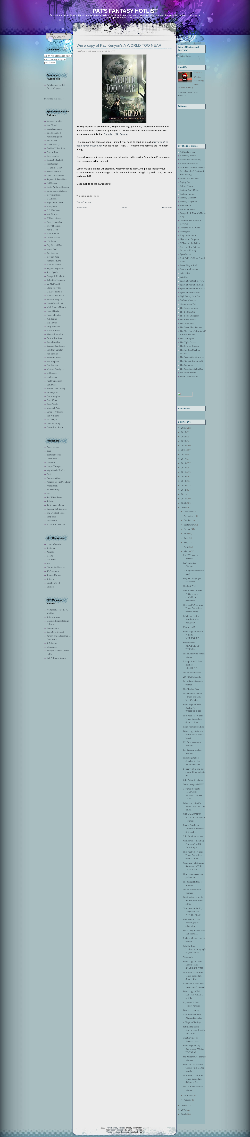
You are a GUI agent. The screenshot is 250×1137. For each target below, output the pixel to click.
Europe (124, 134)
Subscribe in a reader (53, 98)
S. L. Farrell (52, 198)
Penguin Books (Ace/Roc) (59, 481)
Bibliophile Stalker (189, 163)
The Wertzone (186, 364)
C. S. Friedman (53, 210)
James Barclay (53, 144)
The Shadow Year (191, 689)
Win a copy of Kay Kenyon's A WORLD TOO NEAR (119, 45)
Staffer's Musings (188, 300)
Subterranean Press (55, 505)
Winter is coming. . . (192, 1010)
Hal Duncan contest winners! (192, 744)
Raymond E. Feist (55, 202)
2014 (183, 480)
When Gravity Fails (189, 376)
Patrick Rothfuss (54, 338)
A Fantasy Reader (188, 155)
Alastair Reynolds (55, 334)
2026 (183, 427)
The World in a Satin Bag (191, 368)
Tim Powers (52, 322)
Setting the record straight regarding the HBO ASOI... (194, 1030)
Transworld (52, 520)
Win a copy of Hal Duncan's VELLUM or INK (193, 994)
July (186, 533)
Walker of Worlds (188, 372)
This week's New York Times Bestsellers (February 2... (193, 1079)
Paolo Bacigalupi (55, 136)
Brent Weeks (52, 403)
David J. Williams (55, 411)
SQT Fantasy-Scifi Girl (190, 296)
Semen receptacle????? (193, 784)
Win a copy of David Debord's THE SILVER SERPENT (193, 965)
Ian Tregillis (52, 392)
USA (116, 134)
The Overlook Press (55, 512)
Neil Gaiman (52, 214)
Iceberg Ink (185, 231)
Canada (108, 134)
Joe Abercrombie (54, 121)
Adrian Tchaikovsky (56, 388)
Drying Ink (185, 182)
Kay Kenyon (52, 252)
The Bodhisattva (187, 311)
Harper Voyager (54, 466)
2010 (183, 498)
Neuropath (188, 956)
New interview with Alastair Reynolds (192, 1016)
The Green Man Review (191, 327)
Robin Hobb (52, 229)
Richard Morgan (54, 299)
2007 (183, 1105)
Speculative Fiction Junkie (192, 284)
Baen (49, 450)
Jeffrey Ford (52, 206)
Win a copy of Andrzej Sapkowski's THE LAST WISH (193, 866)
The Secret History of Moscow (192, 883)
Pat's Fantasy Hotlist (125, 11)
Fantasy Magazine (188, 201)
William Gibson (54, 217)
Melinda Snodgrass (55, 369)
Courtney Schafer (55, 349)
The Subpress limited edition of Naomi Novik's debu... (192, 697)
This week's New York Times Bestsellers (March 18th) (193, 719)
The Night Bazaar (188, 342)
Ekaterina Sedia (54, 357)
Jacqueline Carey (54, 167)
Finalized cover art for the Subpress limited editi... (193, 900)
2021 (183, 449)
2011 (183, 494)
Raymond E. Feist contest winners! (192, 1004)
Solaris (50, 501)
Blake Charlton (54, 171)
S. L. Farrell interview (193, 836)
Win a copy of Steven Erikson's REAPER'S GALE (193, 734)
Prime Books (52, 485)
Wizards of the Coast (56, 524)
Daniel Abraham (54, 128)
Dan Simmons (53, 365)
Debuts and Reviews (189, 178)
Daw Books (52, 458)
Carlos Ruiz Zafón (55, 427)
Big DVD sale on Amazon (190, 556)
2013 (183, 485)
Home (124, 207)
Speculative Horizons (190, 292)
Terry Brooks (53, 155)
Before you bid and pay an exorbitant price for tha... (194, 772)
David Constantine (55, 175)
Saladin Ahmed (54, 132)
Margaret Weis (53, 407)
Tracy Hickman (54, 225)
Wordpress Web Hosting (116, 1132)
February (188, 1095)
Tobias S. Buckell (55, 159)
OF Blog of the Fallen (190, 243)
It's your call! (189, 627)
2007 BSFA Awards (192, 676)
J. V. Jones (51, 241)
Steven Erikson (54, 194)
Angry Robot (53, 446)
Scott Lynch (52, 272)
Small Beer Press (54, 497)
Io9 (48, 563)
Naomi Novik (53, 310)
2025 (183, 432)
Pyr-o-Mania (185, 254)
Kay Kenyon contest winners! (192, 751)
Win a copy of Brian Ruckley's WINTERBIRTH (192, 708)
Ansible (50, 551)
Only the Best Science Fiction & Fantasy (190, 248)
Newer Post (82, 207)
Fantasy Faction (187, 193)
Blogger (146, 1128)
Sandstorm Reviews (189, 269)
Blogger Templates (117, 1130)
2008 (183, 507)
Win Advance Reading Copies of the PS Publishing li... (193, 844)
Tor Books (51, 516)
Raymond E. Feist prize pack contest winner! (194, 985)
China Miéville (54, 287)
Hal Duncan (52, 183)
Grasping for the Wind (190, 227)
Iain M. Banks (53, 140)
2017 (183, 467)
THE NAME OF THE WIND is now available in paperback (192, 595)
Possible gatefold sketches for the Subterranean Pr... (192, 761)
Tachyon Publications (56, 508)
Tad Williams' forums (56, 657)
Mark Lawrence (54, 264)
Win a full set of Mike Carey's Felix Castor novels (193, 1067)
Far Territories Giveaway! (189, 564)
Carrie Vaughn (53, 396)
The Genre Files (187, 323)
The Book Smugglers (189, 315)
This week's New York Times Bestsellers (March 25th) (193, 608)
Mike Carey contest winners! (192, 891)
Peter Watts (52, 400)
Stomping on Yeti (188, 303)
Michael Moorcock (55, 295)
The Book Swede (188, 319)
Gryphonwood (53, 582)
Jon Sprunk (52, 376)
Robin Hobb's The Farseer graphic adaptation (191, 922)
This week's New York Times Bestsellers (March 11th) (193, 855)
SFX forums (52, 642)
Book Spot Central (55, 631)
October (187, 520)
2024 (183, 436)
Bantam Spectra (54, 454)
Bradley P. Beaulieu (56, 148)
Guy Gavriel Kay (54, 245)
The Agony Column (189, 307)
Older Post (167, 207)
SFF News (51, 559)
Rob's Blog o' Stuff (188, 265)
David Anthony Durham (58, 186)
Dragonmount (53, 627)
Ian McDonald (53, 283)
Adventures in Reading (190, 159)
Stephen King (53, 256)
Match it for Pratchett (192, 672)
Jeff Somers (52, 372)
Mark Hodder (53, 233)
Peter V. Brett (53, 152)
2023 (183, 441)
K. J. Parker (52, 318)
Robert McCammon (56, 279)
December (188, 511)
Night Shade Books (55, 470)
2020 (183, 454)
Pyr (48, 493)
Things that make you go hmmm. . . (193, 875)
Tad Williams (53, 415)
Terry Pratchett (53, 326)
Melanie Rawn (53, 330)
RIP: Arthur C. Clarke (193, 779)
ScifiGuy (184, 276)
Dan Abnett (52, 124)
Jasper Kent (52, 248)
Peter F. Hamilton (54, 221)
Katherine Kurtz (54, 260)
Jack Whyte (52, 419)
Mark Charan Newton (56, 307)
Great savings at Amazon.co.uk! (191, 1039)
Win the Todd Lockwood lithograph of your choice (194, 949)
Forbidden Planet (188, 209)
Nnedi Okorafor (54, 314)
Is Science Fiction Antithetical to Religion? (191, 619)
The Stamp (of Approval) (191, 360)
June (186, 537)
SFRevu (50, 578)
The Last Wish (189, 585)
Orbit (49, 474)
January (187, 1099)
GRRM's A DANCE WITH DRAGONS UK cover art (194, 817)
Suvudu (50, 586)
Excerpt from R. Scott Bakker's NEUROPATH (193, 664)
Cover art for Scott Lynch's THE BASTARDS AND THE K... (192, 793)
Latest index (185, 55)
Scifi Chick (185, 272)
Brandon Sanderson (56, 345)
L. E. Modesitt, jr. (54, 291)
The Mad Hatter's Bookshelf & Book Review (193, 333)
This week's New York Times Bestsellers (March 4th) (193, 976)
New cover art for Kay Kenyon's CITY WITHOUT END (193, 911)
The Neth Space (187, 338)
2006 (183, 1109)
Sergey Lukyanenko (56, 268)
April (186, 546)
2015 (183, 476)
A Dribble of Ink (187, 151)
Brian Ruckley (53, 341)
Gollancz (51, 462)
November (188, 515)
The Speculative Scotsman (192, 357)
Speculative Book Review (192, 280)
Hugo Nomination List (193, 726)
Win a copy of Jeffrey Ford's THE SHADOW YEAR (194, 806)
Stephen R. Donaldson (57, 179)
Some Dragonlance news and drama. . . (194, 932)
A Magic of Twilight (192, 1022)
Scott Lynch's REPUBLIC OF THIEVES (191, 646)
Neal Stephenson (54, 380)
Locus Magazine (54, 544)
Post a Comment (84, 202)
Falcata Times (186, 186)
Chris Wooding (54, 423)
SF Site (50, 555)
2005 (183, 1114)
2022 (183, 445)
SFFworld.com (53, 616)
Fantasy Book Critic (189, 189)
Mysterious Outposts (189, 239)
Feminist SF (185, 205)
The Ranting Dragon (189, 345)
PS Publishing (53, 489)
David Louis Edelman (57, 190)
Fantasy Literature (188, 197)
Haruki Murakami (55, 303)
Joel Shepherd (53, 361)
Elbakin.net (52, 646)
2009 (183, 503)
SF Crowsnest (53, 571)
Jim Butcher (52, 163)
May (186, 542)
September (189, 524)
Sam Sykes (51, 384)
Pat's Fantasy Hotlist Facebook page (56, 86)
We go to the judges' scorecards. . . (192, 580)
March (187, 551)
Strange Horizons (54, 575)
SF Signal (51, 547)
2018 (183, 463)
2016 (183, 472)
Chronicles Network (56, 567)
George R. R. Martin (56, 276)
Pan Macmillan (54, 477)
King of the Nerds (188, 235)
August (187, 529)
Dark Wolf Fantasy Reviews (192, 167)
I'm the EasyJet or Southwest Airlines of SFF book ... (194, 828)
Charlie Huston (54, 237)
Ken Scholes (52, 353)
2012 (183, 489)
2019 (183, 458)
